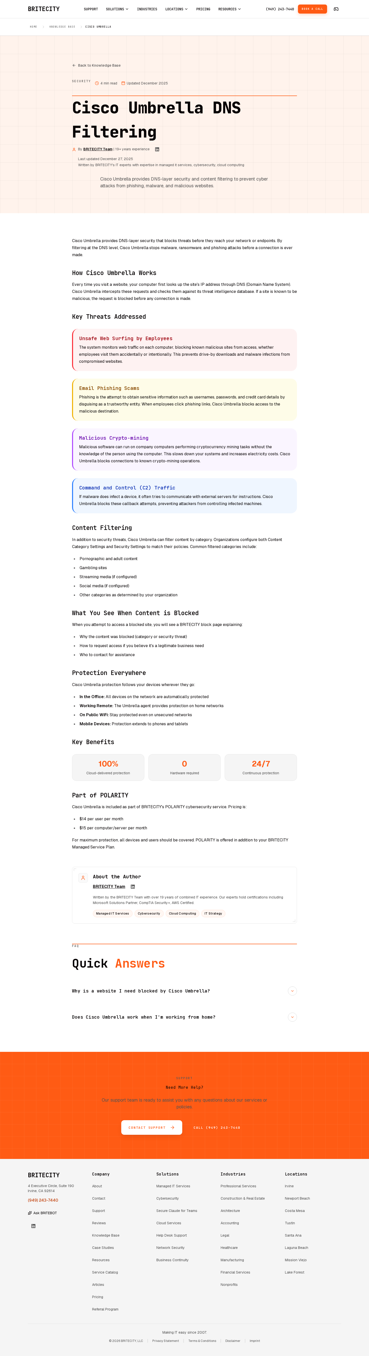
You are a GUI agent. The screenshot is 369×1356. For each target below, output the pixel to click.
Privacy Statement (165, 1341)
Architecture (230, 1210)
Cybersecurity (167, 1198)
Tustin (290, 1223)
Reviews (99, 1223)
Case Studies (103, 1247)
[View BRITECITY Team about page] (83, 878)
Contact (98, 1198)
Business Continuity (172, 1260)
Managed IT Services (173, 1186)
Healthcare (229, 1247)
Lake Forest (294, 1272)
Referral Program (105, 1309)
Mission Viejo (296, 1260)
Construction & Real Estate (243, 1198)
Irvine (289, 1186)
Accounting (230, 1223)
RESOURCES (227, 9)
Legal (225, 1235)
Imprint (255, 1341)
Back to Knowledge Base (99, 65)
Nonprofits (229, 1284)
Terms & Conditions (202, 1341)
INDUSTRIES (147, 9)
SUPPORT (91, 9)
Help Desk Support (171, 1235)
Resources (101, 1260)
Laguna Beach (296, 1247)
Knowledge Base (62, 26)
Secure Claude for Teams (176, 1210)
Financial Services (235, 1272)
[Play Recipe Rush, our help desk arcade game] (336, 9)
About (97, 1186)
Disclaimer (232, 1341)
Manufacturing (232, 1260)
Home (33, 26)
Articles (98, 1284)
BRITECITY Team (97, 149)
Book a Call (312, 9)
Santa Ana (293, 1235)
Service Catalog (105, 1272)
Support (98, 1210)
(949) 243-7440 (280, 9)
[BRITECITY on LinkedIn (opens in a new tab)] (157, 149)
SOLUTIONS (115, 9)
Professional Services (238, 1186)
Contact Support (147, 1127)
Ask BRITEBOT (45, 1213)
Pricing (97, 1297)
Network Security (170, 1247)
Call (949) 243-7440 (217, 1127)
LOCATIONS (174, 9)
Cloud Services (168, 1223)
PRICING (203, 9)
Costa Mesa (295, 1210)
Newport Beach (297, 1198)
